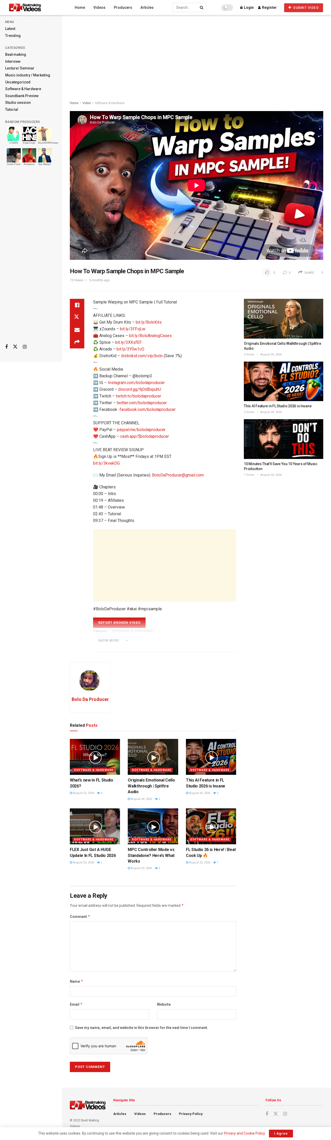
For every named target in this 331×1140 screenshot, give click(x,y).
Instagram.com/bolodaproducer (136, 382)
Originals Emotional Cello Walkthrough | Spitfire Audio (151, 786)
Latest (10, 29)
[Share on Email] (77, 330)
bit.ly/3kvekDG (106, 463)
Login (248, 7)
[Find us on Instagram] (25, 347)
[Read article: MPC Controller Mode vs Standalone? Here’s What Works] (153, 826)
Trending (13, 36)
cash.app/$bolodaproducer (144, 436)
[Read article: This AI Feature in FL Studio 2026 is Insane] (211, 757)
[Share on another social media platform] (77, 342)
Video (86, 103)
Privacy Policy (191, 1114)
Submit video (305, 8)
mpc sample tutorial (207, 647)
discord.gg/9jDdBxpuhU (139, 389)
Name (76, 981)
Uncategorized (18, 82)
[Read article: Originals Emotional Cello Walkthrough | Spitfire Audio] (153, 757)
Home (80, 7)
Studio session (18, 102)
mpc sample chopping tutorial (120, 647)
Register (269, 7)
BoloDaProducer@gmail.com (178, 475)
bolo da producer (138, 640)
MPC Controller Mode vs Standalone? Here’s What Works (151, 855)
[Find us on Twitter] (15, 347)
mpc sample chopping (202, 640)
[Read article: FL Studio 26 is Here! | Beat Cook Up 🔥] (211, 826)
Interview (12, 61)
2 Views (249, 354)
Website (164, 1004)
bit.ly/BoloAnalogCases (150, 335)
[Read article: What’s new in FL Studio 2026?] (95, 757)
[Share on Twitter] (77, 317)
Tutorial (11, 109)
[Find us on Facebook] (6, 347)
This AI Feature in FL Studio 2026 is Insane (277, 406)
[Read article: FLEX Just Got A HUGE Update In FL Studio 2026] (95, 826)
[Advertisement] (31, 258)
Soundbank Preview (22, 96)
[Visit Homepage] (35, 7)
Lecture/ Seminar (19, 68)
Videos (99, 7)
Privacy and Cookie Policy (244, 1133)
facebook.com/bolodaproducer (148, 409)
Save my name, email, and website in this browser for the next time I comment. (141, 1028)
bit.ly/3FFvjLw (132, 328)
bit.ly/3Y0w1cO (130, 349)
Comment (80, 916)
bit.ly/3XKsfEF (128, 342)
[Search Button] (202, 7)
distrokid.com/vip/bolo (142, 355)
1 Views (249, 475)
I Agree (281, 1133)
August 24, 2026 (141, 799)
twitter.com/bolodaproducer (142, 402)
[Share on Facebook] (77, 305)
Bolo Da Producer (90, 699)
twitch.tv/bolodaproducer (138, 396)
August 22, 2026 (141, 868)
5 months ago (99, 280)
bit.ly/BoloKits (149, 322)
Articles (147, 7)
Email (76, 1004)
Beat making (15, 54)
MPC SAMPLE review (167, 647)
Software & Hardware (23, 89)
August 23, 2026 (83, 862)
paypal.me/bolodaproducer (141, 429)
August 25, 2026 (83, 793)
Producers (123, 7)
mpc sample (168, 640)
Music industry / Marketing (27, 75)
